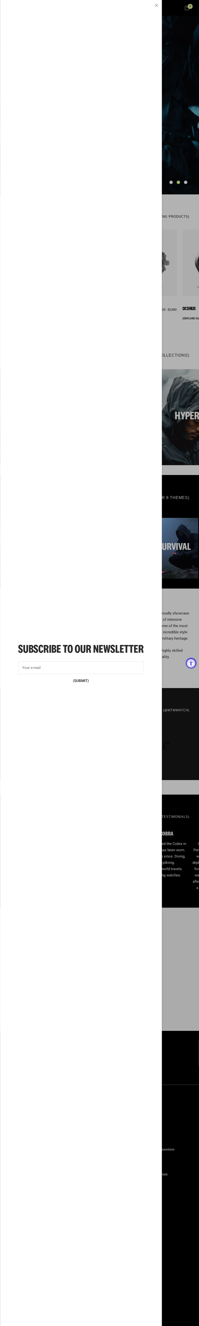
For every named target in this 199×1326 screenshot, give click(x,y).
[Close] (156, 5)
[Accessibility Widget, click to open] (191, 663)
